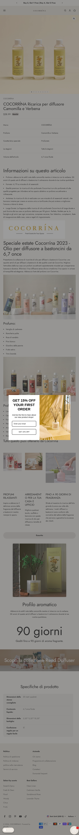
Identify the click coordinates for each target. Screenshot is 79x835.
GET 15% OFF (24, 432)
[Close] (67, 397)
